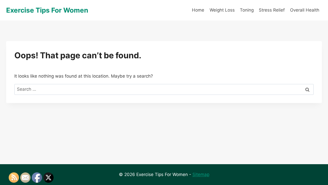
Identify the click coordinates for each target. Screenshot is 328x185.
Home (198, 10)
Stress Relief (272, 10)
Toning (247, 10)
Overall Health (304, 10)
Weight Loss (222, 10)
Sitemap (200, 174)
